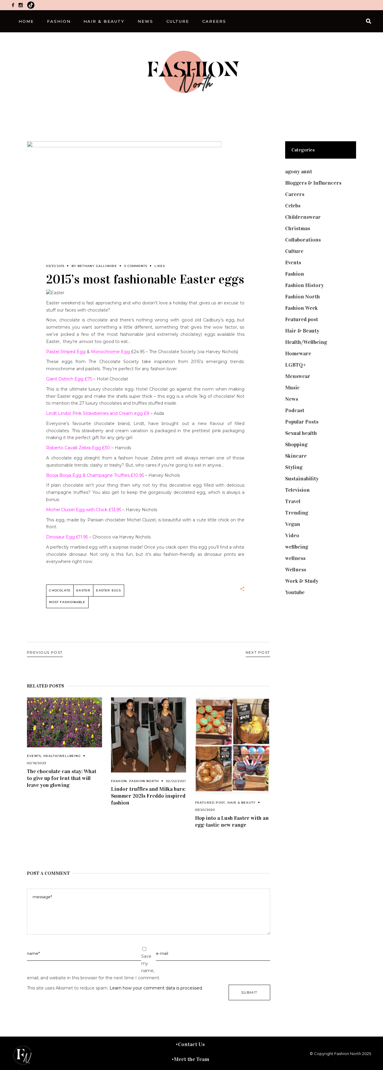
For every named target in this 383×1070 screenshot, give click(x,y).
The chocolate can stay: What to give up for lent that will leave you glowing (61, 778)
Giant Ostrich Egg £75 (69, 379)
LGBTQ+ (295, 365)
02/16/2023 (36, 763)
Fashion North (144, 781)
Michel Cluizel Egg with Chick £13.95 (83, 509)
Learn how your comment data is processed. (156, 988)
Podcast (294, 410)
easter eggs (108, 590)
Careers (294, 194)
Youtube (295, 592)
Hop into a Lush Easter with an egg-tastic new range (232, 821)
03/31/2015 (55, 266)
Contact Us (191, 1044)
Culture (294, 251)
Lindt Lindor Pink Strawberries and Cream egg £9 (98, 413)
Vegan (292, 524)
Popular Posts (301, 421)
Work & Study (301, 581)
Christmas (297, 228)
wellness (295, 558)
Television (297, 490)
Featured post (210, 803)
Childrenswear (303, 217)
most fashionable (67, 602)
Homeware (298, 353)
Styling (294, 467)
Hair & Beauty (241, 803)
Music (292, 387)
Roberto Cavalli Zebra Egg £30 (78, 447)
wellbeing (296, 547)
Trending (296, 512)
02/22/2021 (176, 781)
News (291, 399)
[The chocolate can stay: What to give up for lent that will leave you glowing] (64, 722)
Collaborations (303, 239)
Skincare (296, 456)
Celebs (292, 205)
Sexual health (301, 433)
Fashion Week (301, 308)
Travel (292, 501)
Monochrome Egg (110, 351)
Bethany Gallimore (97, 266)
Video (292, 535)
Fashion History (304, 285)
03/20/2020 (205, 810)
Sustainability (302, 478)
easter (83, 590)
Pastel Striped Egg (66, 351)
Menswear (297, 376)
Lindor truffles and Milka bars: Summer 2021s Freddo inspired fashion (148, 796)
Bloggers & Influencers (313, 183)
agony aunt (298, 171)
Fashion (119, 781)
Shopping (296, 444)
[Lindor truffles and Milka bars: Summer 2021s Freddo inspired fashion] (148, 734)
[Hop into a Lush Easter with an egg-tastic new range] (232, 745)
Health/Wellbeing (62, 756)
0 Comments (135, 266)
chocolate (60, 590)
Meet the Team (191, 1059)
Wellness (295, 569)
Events (34, 756)
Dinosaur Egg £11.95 (67, 537)
